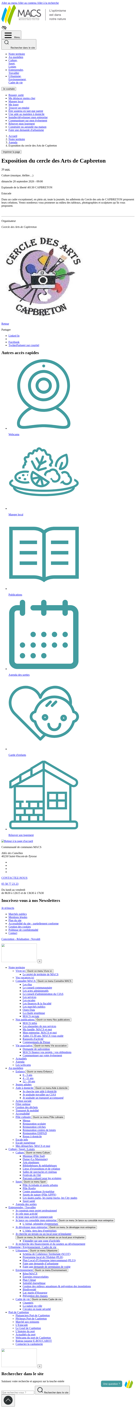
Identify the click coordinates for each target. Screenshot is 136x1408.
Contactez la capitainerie (29, 1344)
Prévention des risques (35, 1295)
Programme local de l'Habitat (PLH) (43, 1257)
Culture (20, 1152)
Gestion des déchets (27, 1107)
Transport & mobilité (27, 1110)
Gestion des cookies (19, 926)
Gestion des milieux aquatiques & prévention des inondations (57, 1286)
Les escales (29, 1000)
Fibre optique (23, 1104)
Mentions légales (17, 917)
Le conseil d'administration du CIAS (43, 993)
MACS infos (30, 1023)
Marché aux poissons (27, 1321)
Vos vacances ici (25, 977)
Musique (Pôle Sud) (34, 1156)
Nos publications (25, 1019)
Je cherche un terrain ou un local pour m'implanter (43, 1233)
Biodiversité (29, 1289)
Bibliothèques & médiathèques (40, 1165)
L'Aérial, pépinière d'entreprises (40, 1223)
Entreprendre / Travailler (22, 1207)
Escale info (22, 1139)
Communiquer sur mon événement (27, 120)
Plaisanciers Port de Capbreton (33, 1315)
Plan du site (14, 920)
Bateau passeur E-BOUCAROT (34, 1340)
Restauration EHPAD (35, 1133)
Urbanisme (22, 1250)
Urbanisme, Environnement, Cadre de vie (17, 79)
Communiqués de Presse (36, 1042)
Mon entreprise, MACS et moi (40, 1032)
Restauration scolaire (34, 1123)
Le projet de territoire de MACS (40, 974)
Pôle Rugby (29, 1188)
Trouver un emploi (18, 107)
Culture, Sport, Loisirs (13, 63)
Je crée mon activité (27, 1213)
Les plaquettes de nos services (39, 1026)
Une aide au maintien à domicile (26, 114)
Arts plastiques (31, 1162)
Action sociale (24, 1100)
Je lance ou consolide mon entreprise (36, 1220)
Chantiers (28, 1302)
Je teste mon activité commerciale (34, 1216)
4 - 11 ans (28, 1078)
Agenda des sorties (26, 1204)
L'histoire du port (25, 1331)
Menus (26, 1120)
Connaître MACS (26, 980)
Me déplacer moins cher (21, 98)
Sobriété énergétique (34, 1283)
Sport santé (29, 1201)
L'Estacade (22, 1324)
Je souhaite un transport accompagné (43, 1097)
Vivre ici (21, 970)
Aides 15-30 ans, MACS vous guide (43, 1035)
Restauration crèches (34, 1126)
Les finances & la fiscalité (37, 1003)
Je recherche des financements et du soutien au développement (50, 1243)
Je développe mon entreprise (32, 1227)
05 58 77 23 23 (9, 883)
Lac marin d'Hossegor (35, 1292)
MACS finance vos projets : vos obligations (47, 1052)
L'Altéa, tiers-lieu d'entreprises (39, 1230)
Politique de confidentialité (23, 929)
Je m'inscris (7, 907)
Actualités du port (25, 1334)
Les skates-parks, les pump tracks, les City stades (50, 1197)
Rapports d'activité (33, 1038)
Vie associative (24, 1045)
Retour (5, 323)
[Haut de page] (8, 1400)
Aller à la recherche (48, 2)
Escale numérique (25, 1142)
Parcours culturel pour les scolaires (42, 1178)
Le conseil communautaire (37, 987)
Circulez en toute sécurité (37, 1309)
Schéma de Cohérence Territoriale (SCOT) (46, 1253)
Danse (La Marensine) (35, 1159)
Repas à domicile (32, 1136)
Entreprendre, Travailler (16, 71)
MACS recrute (31, 1016)
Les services (29, 997)
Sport (19, 1181)
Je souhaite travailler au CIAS (39, 1094)
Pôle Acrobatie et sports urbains (40, 1185)
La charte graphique (34, 1013)
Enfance (21, 1071)
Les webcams (23, 1064)
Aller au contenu (27, 2)
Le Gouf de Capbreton (28, 1328)
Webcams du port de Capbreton (33, 1337)
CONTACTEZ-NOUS (14, 877)
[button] (128, 1383)
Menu (16, 37)
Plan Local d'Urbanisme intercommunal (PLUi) (49, 1260)
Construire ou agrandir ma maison (27, 126)
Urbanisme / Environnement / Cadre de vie (32, 1247)
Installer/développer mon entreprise (28, 117)
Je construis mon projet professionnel (36, 1210)
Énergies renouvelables (36, 1276)
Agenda (20, 1061)
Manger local (15, 101)
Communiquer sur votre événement (42, 1055)
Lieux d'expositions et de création (41, 1168)
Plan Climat (29, 1279)
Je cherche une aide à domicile (40, 1091)
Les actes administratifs (36, 990)
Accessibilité (23, 1113)
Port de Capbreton (18, 1312)
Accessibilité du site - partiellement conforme (33, 923)
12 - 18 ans (29, 1081)
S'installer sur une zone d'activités (41, 1240)
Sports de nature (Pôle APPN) (39, 1194)
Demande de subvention (36, 1049)
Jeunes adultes (24, 1084)
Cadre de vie (23, 1299)
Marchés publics (17, 913)
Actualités (21, 1058)
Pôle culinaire (24, 1116)
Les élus (27, 984)
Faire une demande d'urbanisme (26, 130)
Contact (12, 933)
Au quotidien (15, 57)
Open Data (29, 1009)
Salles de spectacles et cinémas (40, 1171)
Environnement (24, 1270)
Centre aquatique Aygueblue (38, 1191)
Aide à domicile (25, 1087)
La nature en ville (32, 1305)
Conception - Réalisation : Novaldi (20, 939)
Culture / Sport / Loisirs (21, 1149)
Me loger (13, 104)
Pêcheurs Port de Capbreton (31, 1318)
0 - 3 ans (27, 1074)
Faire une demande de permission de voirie (46, 1266)
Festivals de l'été (32, 1175)
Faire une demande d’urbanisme (40, 1263)
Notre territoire (16, 53)
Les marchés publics (34, 1006)
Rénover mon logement (21, 123)
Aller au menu (9, 2)
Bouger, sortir (16, 95)
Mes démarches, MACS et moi (33, 1145)
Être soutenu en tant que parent (25, 110)
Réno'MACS (30, 1273)
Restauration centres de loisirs (39, 1130)
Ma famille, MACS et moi (37, 1029)
